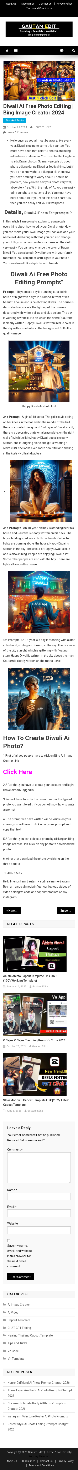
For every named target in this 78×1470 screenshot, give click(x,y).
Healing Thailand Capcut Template (30, 1335)
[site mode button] (64, 50)
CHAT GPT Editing (19, 1327)
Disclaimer (27, 3)
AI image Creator (19, 1304)
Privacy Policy (64, 3)
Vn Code (13, 1351)
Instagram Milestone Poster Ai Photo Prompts (38, 1416)
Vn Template (16, 1358)
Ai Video (13, 1312)
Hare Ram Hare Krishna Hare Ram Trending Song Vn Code (15, 910)
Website (12, 1223)
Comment (15, 1149)
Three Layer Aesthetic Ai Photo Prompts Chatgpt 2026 (40, 1393)
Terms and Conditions (39, 8)
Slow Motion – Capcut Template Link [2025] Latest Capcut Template (36, 1102)
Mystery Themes (38, 1456)
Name (12, 1190)
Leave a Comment (18, 132)
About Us (11, 3)
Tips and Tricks (15, 120)
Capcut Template (19, 1320)
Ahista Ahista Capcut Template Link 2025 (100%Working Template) (30, 978)
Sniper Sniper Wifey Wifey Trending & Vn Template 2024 (67, 910)
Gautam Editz (42, 127)
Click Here (18, 771)
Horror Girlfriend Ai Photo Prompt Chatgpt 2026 (39, 1382)
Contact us (45, 3)
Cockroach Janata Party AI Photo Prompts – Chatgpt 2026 (37, 1406)
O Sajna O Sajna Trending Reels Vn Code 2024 (34, 1040)
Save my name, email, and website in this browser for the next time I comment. (19, 1256)
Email (12, 1206)
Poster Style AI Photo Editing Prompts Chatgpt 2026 (38, 1426)
